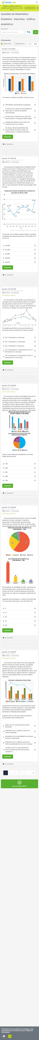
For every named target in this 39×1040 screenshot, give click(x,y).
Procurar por (4, 29)
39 (33, 773)
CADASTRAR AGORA (30, 8)
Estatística (7, 19)
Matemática (22, 14)
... (28, 773)
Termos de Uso (19, 1030)
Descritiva (19, 19)
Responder (7, 137)
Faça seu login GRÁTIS (19, 786)
